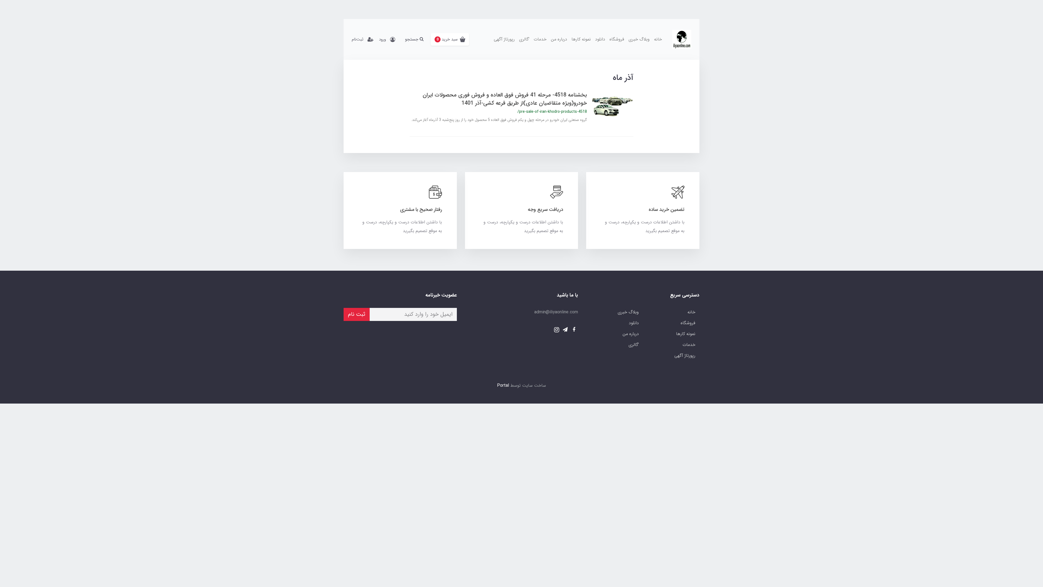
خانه (658, 39)
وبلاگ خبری (639, 39)
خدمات (540, 39)
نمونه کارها (581, 39)
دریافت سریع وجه (545, 209)
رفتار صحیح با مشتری (421, 209)
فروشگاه (617, 39)
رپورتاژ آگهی (504, 39)
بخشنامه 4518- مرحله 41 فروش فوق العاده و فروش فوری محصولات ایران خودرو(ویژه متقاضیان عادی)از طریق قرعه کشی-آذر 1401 (505, 99)
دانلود (600, 39)
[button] (450, 39)
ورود (382, 39)
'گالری (524, 39)
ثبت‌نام (357, 39)
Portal (503, 385)
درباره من (559, 39)
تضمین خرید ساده (666, 209)
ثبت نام (356, 314)
